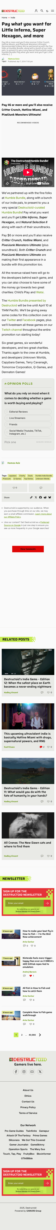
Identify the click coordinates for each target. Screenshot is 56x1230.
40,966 (32, 1035)
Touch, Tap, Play (12, 1153)
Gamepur (44, 1130)
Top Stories (28, 479)
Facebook (29, 320)
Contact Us (28, 1101)
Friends (13, 424)
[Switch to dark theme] (47, 10)
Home (4, 18)
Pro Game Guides (14, 1130)
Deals (30, 476)
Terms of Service (21, 911)
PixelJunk (7, 479)
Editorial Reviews (18, 411)
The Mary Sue (37, 1149)
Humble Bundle (15, 198)
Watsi (40, 292)
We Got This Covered (33, 1140)
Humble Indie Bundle (43, 476)
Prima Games (40, 1135)
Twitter (11, 320)
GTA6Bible (27, 1158)
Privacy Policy (35, 911)
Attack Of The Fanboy (19, 1135)
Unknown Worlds (42, 479)
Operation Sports (18, 1149)
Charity (22, 476)
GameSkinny (37, 1144)
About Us (28, 1090)
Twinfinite (31, 1130)
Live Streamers (17, 418)
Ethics (28, 1095)
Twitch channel (12, 329)
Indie (13, 18)
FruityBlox (28, 1153)
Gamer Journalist (18, 1144)
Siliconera (14, 1140)
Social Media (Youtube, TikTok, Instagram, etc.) (25, 432)
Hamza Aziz (14, 59)
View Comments (28, 549)
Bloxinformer (44, 1153)
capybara (12, 476)
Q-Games (17, 479)
